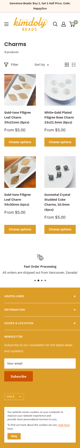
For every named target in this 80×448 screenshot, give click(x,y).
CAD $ (10, 396)
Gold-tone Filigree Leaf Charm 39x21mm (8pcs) (17, 117)
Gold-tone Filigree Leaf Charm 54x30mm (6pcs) (17, 200)
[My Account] (63, 24)
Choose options (20, 142)
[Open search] (55, 24)
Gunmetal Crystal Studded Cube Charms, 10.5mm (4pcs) (57, 202)
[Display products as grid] (67, 65)
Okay (14, 436)
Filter (14, 64)
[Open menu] (6, 24)
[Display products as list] (74, 65)
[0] (72, 24)
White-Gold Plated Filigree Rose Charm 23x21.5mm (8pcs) (59, 117)
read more (64, 424)
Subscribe (18, 376)
